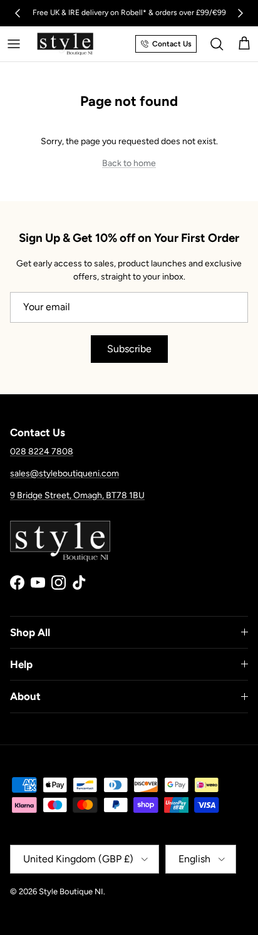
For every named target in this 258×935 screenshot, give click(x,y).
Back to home (129, 163)
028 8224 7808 (41, 451)
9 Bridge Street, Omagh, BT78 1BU (77, 495)
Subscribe (129, 349)
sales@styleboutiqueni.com (64, 473)
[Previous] (17, 13)
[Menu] (14, 44)
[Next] (240, 13)
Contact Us (172, 43)
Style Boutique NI (71, 891)
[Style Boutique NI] (65, 44)
